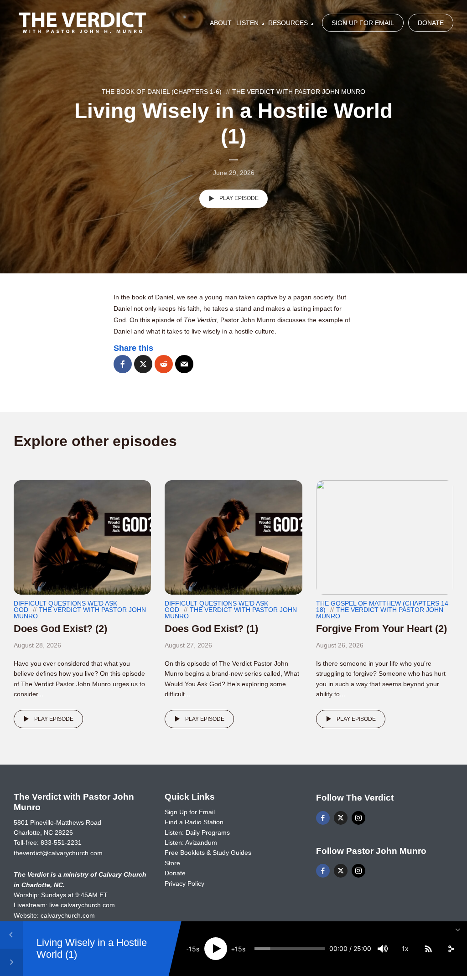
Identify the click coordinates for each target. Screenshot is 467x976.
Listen (247, 22)
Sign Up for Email (363, 22)
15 (192, 949)
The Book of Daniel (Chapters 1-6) (162, 91)
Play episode (239, 198)
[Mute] (382, 948)
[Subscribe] (428, 948)
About (221, 22)
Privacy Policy (184, 883)
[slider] (289, 948)
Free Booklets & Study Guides (208, 852)
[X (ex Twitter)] (341, 818)
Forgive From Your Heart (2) (381, 628)
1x (405, 948)
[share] (451, 948)
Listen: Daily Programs (197, 832)
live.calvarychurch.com (82, 905)
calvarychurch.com (68, 915)
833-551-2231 (61, 842)
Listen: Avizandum (191, 842)
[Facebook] (323, 818)
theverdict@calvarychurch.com (58, 853)
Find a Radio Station (194, 822)
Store (172, 863)
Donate (431, 22)
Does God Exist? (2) (60, 628)
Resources (288, 22)
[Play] (215, 948)
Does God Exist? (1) (211, 628)
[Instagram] (358, 818)
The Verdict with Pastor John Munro (298, 91)
